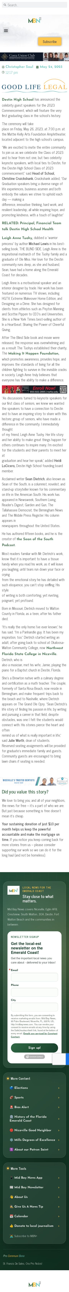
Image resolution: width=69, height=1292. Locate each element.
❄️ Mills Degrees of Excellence (32, 1140)
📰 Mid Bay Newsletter (27, 1187)
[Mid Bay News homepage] (13, 890)
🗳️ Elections (19, 1088)
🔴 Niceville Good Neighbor (30, 1130)
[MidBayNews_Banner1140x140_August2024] (34, 392)
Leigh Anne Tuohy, (17, 238)
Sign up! (34, 1047)
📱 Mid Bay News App (26, 1177)
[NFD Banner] (34, 784)
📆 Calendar (19, 1216)
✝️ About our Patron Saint (29, 1149)
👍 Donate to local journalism (31, 1226)
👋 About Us (19, 1197)
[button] (6, 30)
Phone (15, 985)
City (13, 1000)
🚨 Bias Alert (19, 1107)
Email (14, 970)
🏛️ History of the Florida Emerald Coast (28, 1118)
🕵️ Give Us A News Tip (26, 1206)
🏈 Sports (17, 1097)
